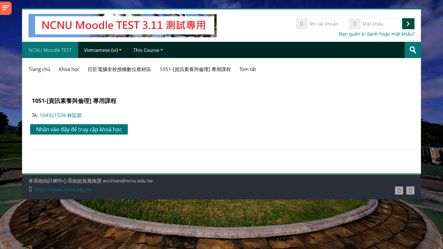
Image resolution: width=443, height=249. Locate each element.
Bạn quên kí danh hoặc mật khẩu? (376, 33)
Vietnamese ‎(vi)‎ (101, 50)
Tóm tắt (247, 69)
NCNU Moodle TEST (50, 50)
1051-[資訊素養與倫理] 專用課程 (74, 100)
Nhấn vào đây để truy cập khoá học (79, 129)
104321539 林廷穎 (61, 115)
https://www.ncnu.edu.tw (63, 189)
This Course (146, 50)
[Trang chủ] (122, 25)
